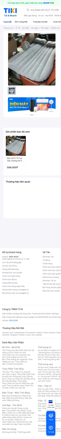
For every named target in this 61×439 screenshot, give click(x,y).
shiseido (5, 335)
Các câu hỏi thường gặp (11, 262)
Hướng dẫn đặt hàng (10, 269)
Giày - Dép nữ (45, 386)
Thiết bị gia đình (24, 432)
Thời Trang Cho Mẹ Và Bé (12, 350)
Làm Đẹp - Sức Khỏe (12, 405)
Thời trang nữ (44, 347)
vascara (5, 332)
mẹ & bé (49, 15)
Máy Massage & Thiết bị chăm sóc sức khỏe (18, 414)
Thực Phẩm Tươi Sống (13, 369)
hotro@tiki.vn (23, 290)
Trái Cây (5, 372)
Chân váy (55, 355)
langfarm (14, 335)
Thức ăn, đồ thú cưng (15, 385)
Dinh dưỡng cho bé (15, 357)
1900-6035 (13, 257)
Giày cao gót (43, 389)
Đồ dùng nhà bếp (9, 432)
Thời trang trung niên (51, 359)
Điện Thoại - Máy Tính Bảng (16, 392)
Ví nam (40, 429)
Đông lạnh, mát (19, 376)
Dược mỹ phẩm (25, 424)
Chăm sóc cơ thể (14, 413)
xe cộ (41, 15)
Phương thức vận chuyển (12, 273)
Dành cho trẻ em (14, 383)
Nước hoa (11, 422)
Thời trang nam (45, 364)
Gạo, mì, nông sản (15, 379)
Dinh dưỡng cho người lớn (17, 359)
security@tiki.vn (22, 293)
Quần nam (54, 367)
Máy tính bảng (13, 400)
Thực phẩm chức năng (16, 410)
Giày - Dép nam (45, 400)
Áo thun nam (43, 367)
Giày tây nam (55, 404)
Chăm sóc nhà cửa (17, 388)
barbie (39, 332)
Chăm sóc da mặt (9, 408)
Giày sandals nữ (51, 391)
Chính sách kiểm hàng (11, 276)
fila (33, 335)
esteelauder (20, 332)
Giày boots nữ (47, 393)
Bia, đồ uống (11, 381)
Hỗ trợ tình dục (23, 422)
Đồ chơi (27, 350)
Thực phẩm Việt (23, 374)
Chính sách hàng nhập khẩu (13, 286)
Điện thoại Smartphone (11, 396)
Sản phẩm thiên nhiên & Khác (16, 416)
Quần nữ (55, 350)
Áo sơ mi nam (53, 370)
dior (11, 332)
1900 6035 (13, 320)
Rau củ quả (11, 374)
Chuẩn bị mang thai (15, 364)
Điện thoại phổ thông (15, 398)
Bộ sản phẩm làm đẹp (17, 423)
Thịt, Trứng (14, 372)
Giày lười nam (43, 404)
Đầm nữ (47, 350)
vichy (28, 335)
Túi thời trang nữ (46, 415)
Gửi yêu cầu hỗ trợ (9, 266)
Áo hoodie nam (49, 372)
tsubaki (39, 335)
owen (45, 332)
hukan (22, 335)
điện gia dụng (30, 15)
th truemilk (30, 332)
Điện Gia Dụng (9, 429)
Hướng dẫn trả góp (9, 283)
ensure (52, 332)
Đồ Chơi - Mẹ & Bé (11, 347)
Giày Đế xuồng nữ (54, 396)
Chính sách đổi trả (9, 279)
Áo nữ (40, 350)
